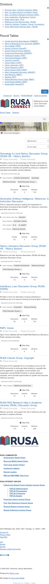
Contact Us (7, 95)
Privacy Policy (5, 535)
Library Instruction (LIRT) (14, 65)
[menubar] (25, 95)
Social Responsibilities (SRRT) (16, 82)
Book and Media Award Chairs (16, 461)
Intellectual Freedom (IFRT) (15, 55)
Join (1, 542)
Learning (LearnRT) (12, 60)
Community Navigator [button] (11, 133)
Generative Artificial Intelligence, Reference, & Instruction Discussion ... (24, 200)
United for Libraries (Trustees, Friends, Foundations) (24, 24)
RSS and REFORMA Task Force (16, 475)
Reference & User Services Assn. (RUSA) (20, 22)
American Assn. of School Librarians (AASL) (21, 10)
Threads (14, 238)
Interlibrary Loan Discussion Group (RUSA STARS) (22, 287)
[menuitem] (8, 95)
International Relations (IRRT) (16, 58)
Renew (2, 544)
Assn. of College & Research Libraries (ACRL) (22, 14)
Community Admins (12, 468)
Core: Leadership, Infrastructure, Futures (20, 17)
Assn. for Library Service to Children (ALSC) (21, 12)
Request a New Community (10, 549)
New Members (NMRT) (13, 74)
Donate (2, 546)
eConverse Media (17, 578)
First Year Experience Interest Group (18, 503)
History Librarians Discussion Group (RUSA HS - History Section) (23, 247)
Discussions (14, 191)
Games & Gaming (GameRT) (16, 48)
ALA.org (16, 95)
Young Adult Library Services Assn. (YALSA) (21, 26)
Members (34, 191)
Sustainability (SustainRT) (14, 84)
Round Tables (5, 112)
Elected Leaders (10, 472)
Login (45, 91)
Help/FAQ (3, 537)
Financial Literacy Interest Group (17, 499)
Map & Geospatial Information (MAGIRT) (20, 72)
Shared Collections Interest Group (17, 510)
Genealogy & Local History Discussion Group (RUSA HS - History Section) (24, 155)
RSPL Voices (7, 328)
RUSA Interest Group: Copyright (17, 358)
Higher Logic (14, 573)
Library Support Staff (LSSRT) (16, 70)
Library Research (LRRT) (14, 67)
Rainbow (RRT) (10, 77)
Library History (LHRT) (13, 62)
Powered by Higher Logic (24, 583)
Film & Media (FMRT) (13, 46)
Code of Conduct (40, 95)
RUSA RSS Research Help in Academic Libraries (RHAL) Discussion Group (21, 404)
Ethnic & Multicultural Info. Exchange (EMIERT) (22, 43)
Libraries (25, 191)
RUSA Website (26, 95)
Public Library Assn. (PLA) (14, 19)
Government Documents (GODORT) (18, 53)
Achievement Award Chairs (14, 457)
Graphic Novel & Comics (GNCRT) (18, 51)
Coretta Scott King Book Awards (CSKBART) (21, 41)
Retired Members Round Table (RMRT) (19, 79)
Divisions (15, 112)
